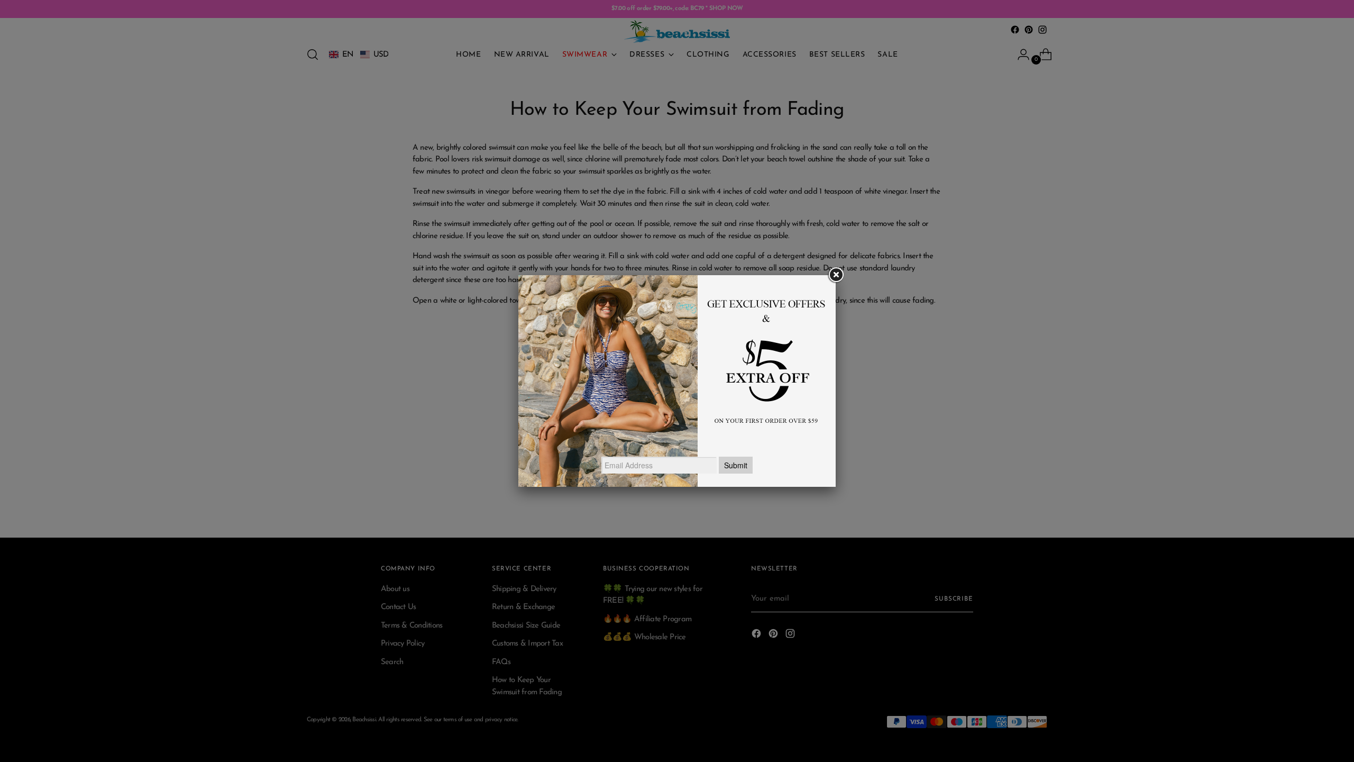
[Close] (835, 275)
